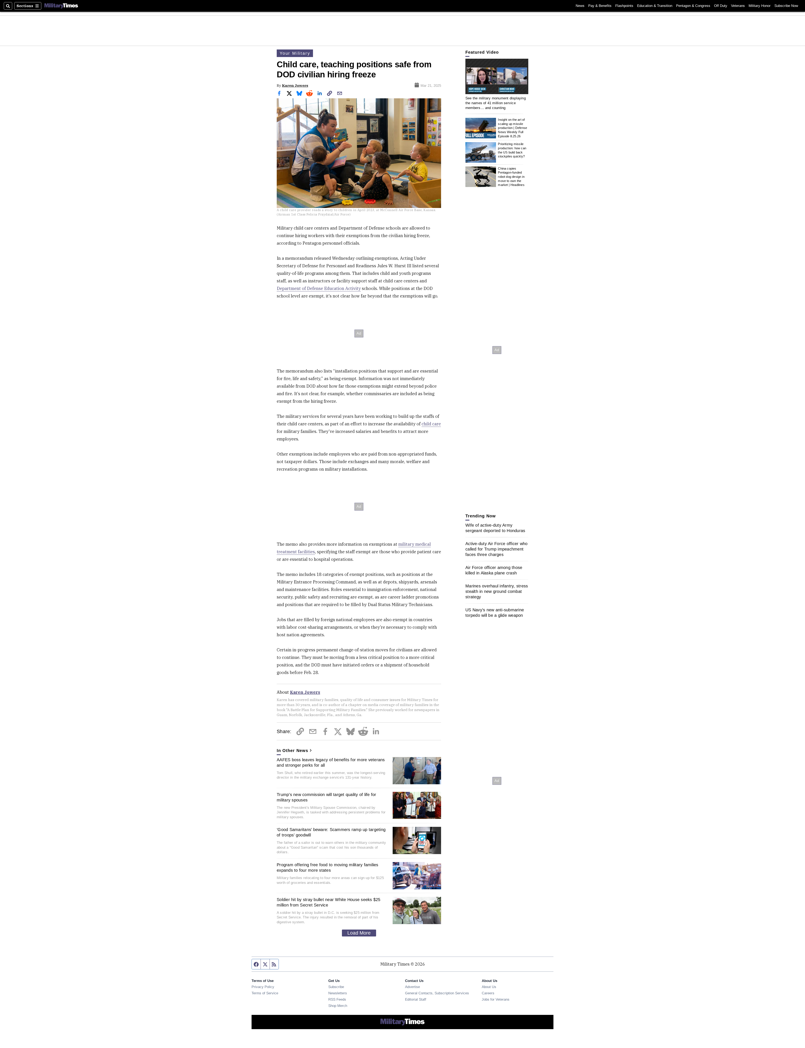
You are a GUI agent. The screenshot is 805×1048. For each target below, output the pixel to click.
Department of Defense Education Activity (319, 288)
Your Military (295, 53)
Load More (359, 933)
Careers (488, 993)
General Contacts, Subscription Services (437, 993)
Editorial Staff (415, 999)
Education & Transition (654, 6)
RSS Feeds (337, 999)
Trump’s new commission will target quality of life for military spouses (326, 797)
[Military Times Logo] (61, 5)
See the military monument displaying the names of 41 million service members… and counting (495, 103)
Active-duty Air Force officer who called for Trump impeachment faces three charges (496, 549)
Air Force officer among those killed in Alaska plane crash (493, 570)
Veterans (738, 6)
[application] (496, 76)
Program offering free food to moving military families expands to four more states (327, 867)
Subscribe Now (786, 6)
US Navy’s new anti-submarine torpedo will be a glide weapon (494, 613)
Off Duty (720, 6)
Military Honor (760, 6)
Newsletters (337, 993)
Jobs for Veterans (495, 999)
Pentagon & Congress (693, 6)
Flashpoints (624, 6)
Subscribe (336, 987)
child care (431, 424)
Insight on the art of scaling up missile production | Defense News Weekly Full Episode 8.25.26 (512, 128)
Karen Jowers (295, 85)
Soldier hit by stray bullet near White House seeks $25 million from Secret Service (328, 902)
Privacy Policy (263, 987)
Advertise (412, 987)
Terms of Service (265, 993)
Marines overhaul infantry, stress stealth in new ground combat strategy (496, 591)
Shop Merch (337, 1006)
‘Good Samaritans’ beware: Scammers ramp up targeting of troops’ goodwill (331, 832)
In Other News (292, 750)
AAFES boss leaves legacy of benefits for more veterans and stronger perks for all (331, 762)
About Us (489, 987)
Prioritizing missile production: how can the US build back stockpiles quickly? (512, 150)
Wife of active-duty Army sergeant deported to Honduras (495, 528)
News (580, 6)
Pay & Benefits (600, 6)
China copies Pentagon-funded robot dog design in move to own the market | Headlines (511, 177)
